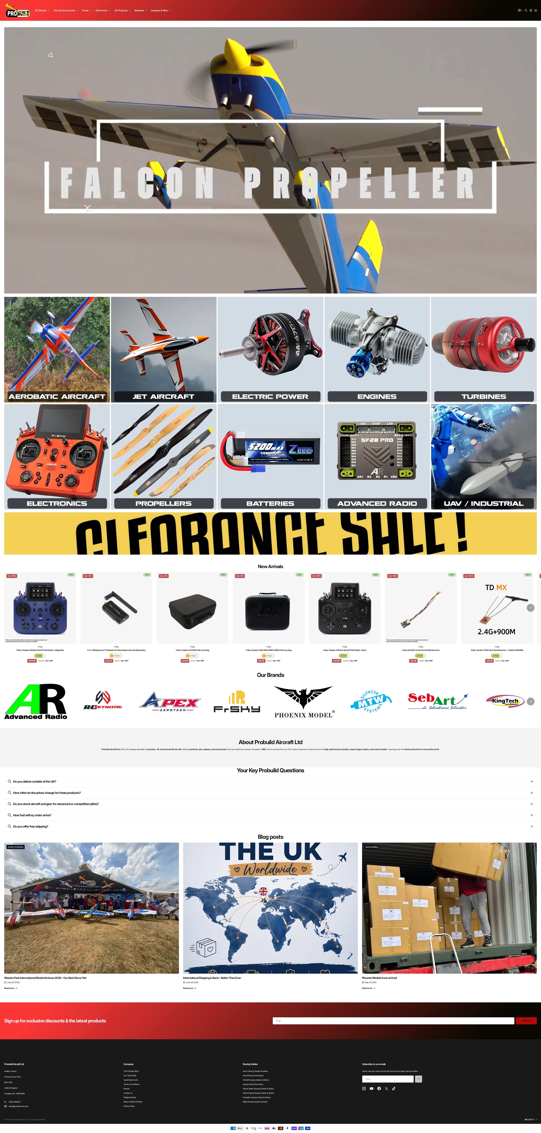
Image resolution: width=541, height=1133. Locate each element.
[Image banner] (57, 350)
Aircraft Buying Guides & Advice (256, 1080)
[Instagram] (364, 1088)
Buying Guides (250, 1064)
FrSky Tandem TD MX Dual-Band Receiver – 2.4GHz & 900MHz (497, 650)
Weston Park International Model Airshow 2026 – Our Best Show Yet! (45, 978)
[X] (386, 1088)
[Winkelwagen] (535, 10)
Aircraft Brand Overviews (253, 1075)
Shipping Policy (130, 1097)
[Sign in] (531, 10)
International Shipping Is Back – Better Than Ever (212, 978)
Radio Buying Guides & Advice (255, 1102)
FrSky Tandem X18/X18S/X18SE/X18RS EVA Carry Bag (268, 650)
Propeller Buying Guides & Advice (256, 1097)
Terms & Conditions (131, 1084)
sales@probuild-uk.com (18, 1106)
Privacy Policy (129, 1106)
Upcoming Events (131, 1080)
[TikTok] (393, 1088)
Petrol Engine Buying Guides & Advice (258, 1093)
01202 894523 (15, 1102)
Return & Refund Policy (133, 1102)
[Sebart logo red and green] (438, 701)
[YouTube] (371, 1088)
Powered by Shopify (36, 1119)
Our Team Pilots (130, 1075)
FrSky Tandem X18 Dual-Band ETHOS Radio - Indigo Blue (40, 650)
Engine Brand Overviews (253, 1084)
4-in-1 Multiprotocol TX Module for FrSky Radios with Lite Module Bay (116, 650)
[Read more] (520, 10)
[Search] (526, 10)
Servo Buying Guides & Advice (255, 1071)
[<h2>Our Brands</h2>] (35, 701)
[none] (531, 608)
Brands (126, 1088)
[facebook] (379, 1088)
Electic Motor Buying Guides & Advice (258, 1088)
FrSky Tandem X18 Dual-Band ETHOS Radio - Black (344, 650)
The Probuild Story (131, 1071)
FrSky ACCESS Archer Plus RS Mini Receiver (421, 650)
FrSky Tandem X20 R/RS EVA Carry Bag (192, 650)
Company (129, 1064)
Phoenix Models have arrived (379, 978)
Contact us (128, 1093)
